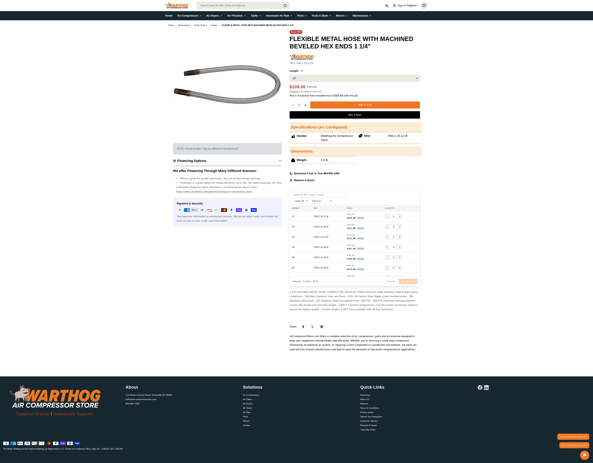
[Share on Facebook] (303, 326)
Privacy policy (367, 412)
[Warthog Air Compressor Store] (301, 55)
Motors (246, 421)
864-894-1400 (132, 403)
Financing (365, 395)
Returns (364, 403)
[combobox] (243, 5)
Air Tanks (247, 408)
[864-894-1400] (387, 5)
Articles (246, 425)
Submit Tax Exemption (371, 416)
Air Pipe (246, 412)
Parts (245, 416)
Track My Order (368, 429)
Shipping (294, 91)
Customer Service (369, 421)
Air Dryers (248, 403)
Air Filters (247, 399)
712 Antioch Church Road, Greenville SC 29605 (149, 395)
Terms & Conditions (369, 408)
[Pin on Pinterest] (322, 326)
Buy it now (355, 114)
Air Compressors (251, 395)
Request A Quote (304, 180)
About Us (364, 399)
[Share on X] (312, 326)
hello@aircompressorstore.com (141, 399)
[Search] (285, 5)
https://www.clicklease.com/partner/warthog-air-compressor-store (214, 191)
